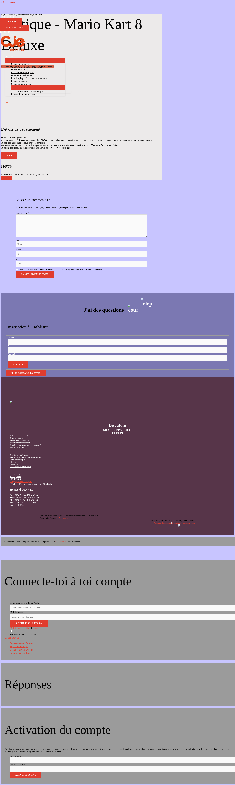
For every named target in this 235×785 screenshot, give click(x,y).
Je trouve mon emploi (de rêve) (26, 66)
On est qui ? (15, 474)
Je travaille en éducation (23, 94)
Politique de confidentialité (183, 523)
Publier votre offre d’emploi (30, 91)
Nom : (10, 346)
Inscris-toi (37, 628)
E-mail (18, 250)
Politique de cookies (162, 523)
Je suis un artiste (19, 81)
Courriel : (12, 354)
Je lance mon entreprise (22, 72)
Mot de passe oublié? (20, 628)
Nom (18, 240)
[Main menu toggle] (7, 102)
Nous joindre (15, 477)
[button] (11, 21)
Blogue (13, 462)
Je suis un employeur (21, 84)
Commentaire (22, 213)
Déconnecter (60, 541)
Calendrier (14, 464)
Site (17, 259)
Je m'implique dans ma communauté (25, 445)
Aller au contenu (8, 2)
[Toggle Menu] (35, 60)
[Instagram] (5, 32)
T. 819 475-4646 (7, 17)
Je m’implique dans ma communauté (29, 78)
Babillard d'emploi (18, 460)
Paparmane (63, 518)
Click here (171, 749)
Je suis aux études (20, 64)
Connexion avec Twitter (21, 643)
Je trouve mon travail (19, 436)
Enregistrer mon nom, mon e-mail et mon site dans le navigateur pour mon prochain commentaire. (61, 269)
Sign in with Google (19, 646)
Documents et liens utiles (20, 467)
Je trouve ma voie (19, 69)
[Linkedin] (9, 32)
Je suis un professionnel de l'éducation (26, 457)
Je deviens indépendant (22, 75)
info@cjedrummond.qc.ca (21, 481)
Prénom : (12, 337)
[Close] (6, 178)
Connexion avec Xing (20, 653)
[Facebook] (1, 32)
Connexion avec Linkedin (21, 650)
